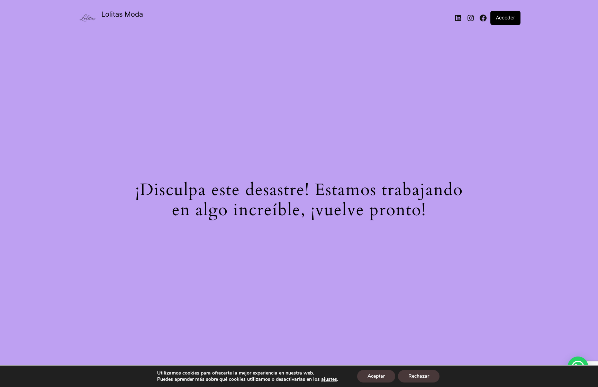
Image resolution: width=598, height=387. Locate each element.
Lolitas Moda (122, 14)
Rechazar (418, 376)
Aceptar (376, 376)
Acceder (505, 17)
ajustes (329, 379)
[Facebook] (483, 18)
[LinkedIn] (458, 18)
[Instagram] (470, 18)
